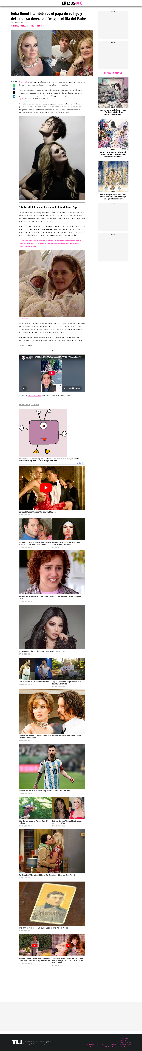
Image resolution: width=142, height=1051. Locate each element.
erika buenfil (24, 404)
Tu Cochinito (124, 1038)
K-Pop (113, 107)
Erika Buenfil (23, 82)
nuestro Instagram (34, 396)
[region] (33, 980)
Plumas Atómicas (125, 1044)
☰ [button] (12, 3)
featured (34, 404)
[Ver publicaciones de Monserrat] (43, 457)
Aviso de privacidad (108, 1046)
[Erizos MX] (71, 3)
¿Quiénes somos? (92, 1044)
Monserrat (15, 26)
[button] (14, 85)
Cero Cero (123, 1046)
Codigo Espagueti (125, 1042)
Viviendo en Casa (125, 1040)
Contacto (90, 1046)
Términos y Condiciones (109, 1044)
